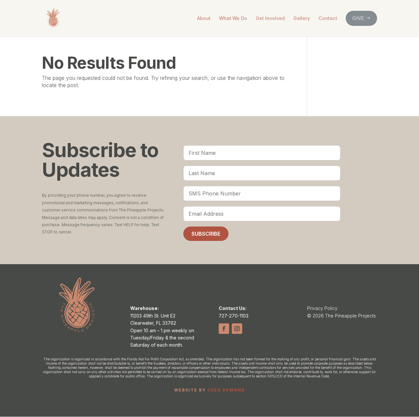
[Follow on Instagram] (237, 328)
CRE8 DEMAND (226, 390)
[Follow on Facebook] (224, 328)
